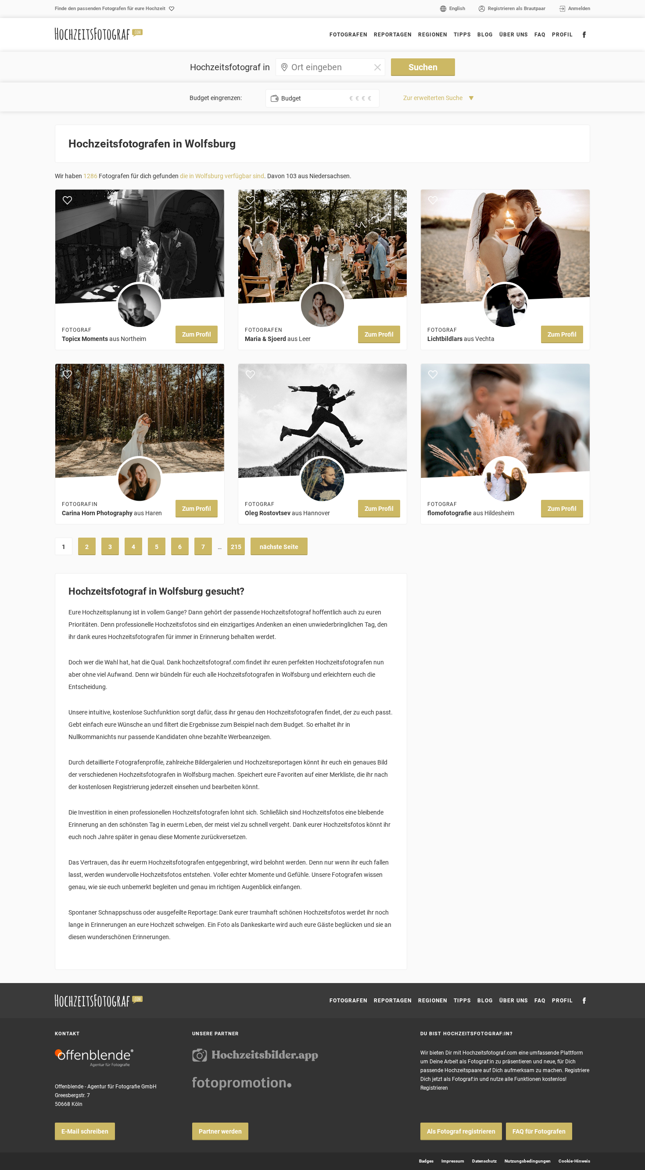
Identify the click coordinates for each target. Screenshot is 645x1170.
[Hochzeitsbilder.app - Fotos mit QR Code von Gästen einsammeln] (255, 1055)
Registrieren (434, 1088)
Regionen (432, 1001)
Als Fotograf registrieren (461, 1131)
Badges (426, 1161)
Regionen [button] (432, 35)
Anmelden (579, 8)
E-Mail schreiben (84, 1131)
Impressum (452, 1161)
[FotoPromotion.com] (241, 1083)
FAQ (539, 35)
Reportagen (393, 35)
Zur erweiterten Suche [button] (432, 97)
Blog (485, 35)
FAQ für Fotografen (539, 1131)
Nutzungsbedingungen (528, 1161)
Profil (562, 35)
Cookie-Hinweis (574, 1161)
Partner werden (220, 1131)
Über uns (513, 35)
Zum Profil (196, 334)
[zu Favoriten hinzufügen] (67, 200)
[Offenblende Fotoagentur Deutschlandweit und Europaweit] (94, 1058)
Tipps (462, 35)
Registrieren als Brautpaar (516, 8)
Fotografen (348, 35)
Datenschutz (484, 1161)
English (457, 8)
